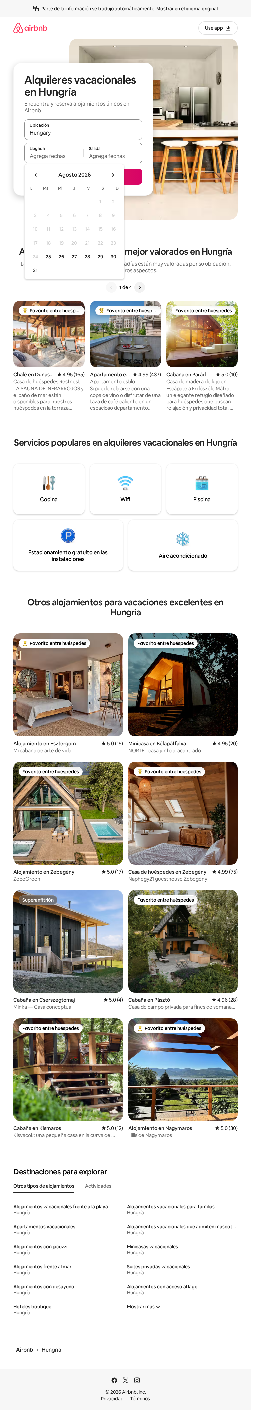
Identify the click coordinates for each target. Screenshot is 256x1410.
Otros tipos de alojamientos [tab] (43, 1186)
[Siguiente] (139, 287)
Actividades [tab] (98, 1186)
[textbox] (54, 156)
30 (113, 257)
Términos (140, 1399)
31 (35, 270)
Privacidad (112, 1399)
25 (48, 257)
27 (74, 257)
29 (100, 257)
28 (87, 257)
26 (61, 257)
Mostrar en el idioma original (187, 9)
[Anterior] (111, 287)
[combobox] (83, 133)
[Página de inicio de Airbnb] (30, 27)
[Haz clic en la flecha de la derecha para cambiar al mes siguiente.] (113, 175)
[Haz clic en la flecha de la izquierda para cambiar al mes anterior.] (36, 175)
